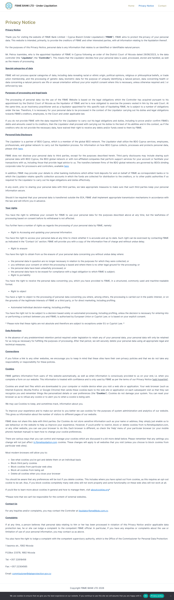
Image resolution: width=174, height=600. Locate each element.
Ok (146, 596)
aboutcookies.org (100, 489)
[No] (170, 596)
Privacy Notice (146, 5)
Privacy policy (157, 596)
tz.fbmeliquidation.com (45, 442)
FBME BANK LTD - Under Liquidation (36, 5)
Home (131, 5)
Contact (162, 5)
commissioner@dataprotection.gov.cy (31, 573)
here (20, 148)
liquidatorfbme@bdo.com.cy (93, 510)
